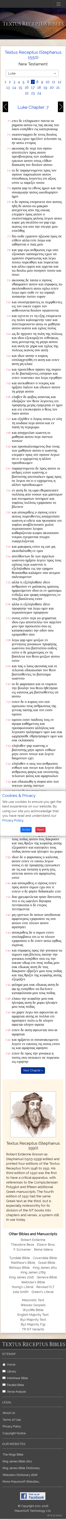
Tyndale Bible (19, 1258)
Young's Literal (23, 1287)
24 (39, 93)
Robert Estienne (33, 1240)
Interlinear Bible (16, 1378)
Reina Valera (43, 1249)
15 (20, 87)
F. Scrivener (22, 1249)
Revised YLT (45, 1287)
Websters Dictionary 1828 (19, 1475)
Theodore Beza (22, 1244)
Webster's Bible (33, 1282)
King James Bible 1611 (17, 1461)
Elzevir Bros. (46, 1244)
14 (14, 87)
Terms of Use (11, 1419)
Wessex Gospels (33, 1305)
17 (33, 87)
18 (39, 87)
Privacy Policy (11, 1426)
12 (59, 82)
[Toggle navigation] (59, 4)
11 (53, 82)
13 (8, 87)
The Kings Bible (12, 1454)
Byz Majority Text (33, 1319)
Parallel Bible (14, 1385)
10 (47, 82)
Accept (26, 829)
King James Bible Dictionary (21, 1468)
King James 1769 (33, 1272)
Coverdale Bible (45, 1258)
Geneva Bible (47, 1277)
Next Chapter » (33, 1070)
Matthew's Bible (23, 1262)
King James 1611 (45, 1267)
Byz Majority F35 (33, 1324)
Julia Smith (20, 1292)
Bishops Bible (19, 1267)
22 (26, 93)
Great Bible (46, 1262)
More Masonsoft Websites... (21, 1481)
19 (45, 87)
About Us (8, 1413)
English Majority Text (33, 1315)
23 (33, 93)
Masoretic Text (33, 1300)
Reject (40, 829)
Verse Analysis (15, 1391)
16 (26, 87)
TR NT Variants (33, 1329)
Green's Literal (43, 1292)
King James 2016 (21, 1277)
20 (52, 87)
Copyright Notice (14, 1433)
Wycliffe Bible (33, 1310)
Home (10, 1364)
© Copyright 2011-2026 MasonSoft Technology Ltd (33, 1508)
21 (58, 87)
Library (10, 1371)
